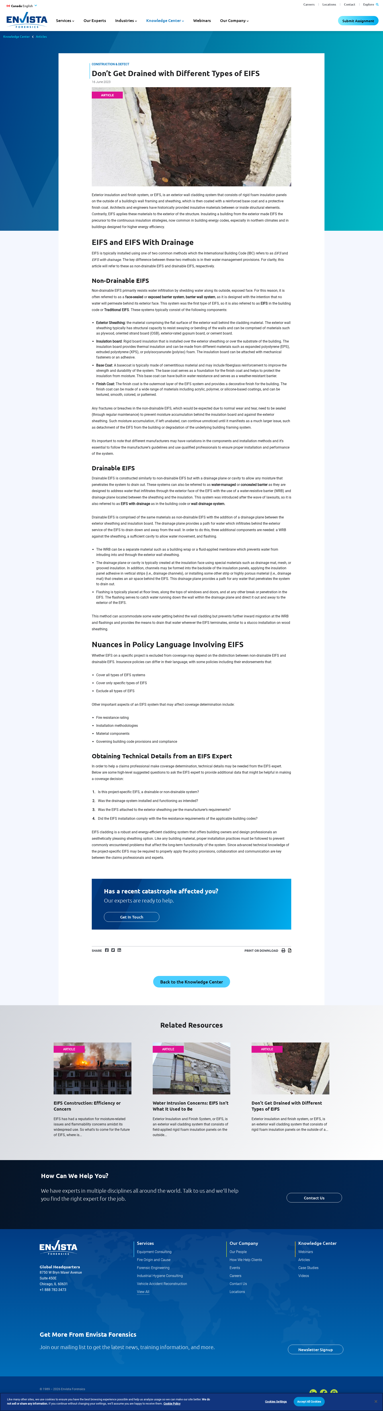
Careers (309, 4)
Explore (369, 4)
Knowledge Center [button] (163, 20)
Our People (238, 1252)
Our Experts (95, 20)
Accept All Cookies (309, 1401)
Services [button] (63, 20)
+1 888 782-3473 (53, 1290)
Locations (329, 4)
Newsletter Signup (315, 1349)
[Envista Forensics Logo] (58, 1247)
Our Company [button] (233, 20)
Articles (41, 36)
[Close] (376, 1401)
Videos (303, 1276)
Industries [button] (124, 20)
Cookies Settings (276, 1401)
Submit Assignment (358, 20)
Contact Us (314, 1197)
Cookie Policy (172, 1403)
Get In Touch (131, 916)
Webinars (202, 20)
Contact (349, 4)
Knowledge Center (16, 36)
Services (145, 1243)
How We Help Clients (246, 1260)
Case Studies (308, 1268)
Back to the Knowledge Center (191, 982)
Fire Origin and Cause (153, 1260)
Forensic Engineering (153, 1268)
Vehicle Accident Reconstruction (162, 1284)
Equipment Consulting (154, 1252)
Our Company (244, 1243)
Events (235, 1268)
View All (143, 1292)
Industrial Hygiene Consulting (160, 1276)
